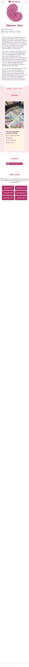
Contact (15, 88)
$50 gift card (8, 188)
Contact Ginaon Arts (14, 164)
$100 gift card (21, 188)
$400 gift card (8, 197)
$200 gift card (8, 193)
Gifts (20, 88)
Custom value (21, 197)
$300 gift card (21, 193)
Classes (9, 88)
